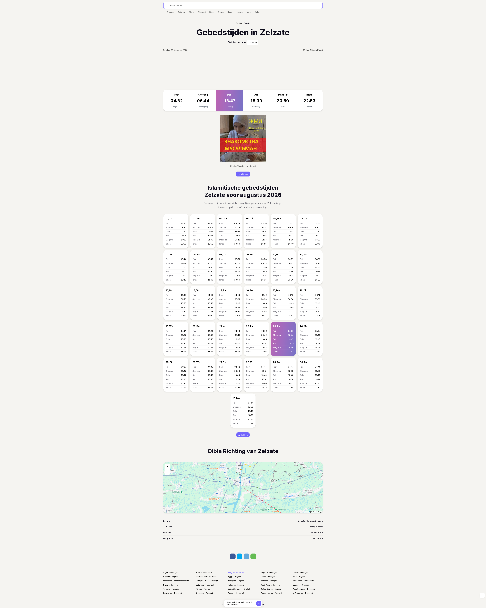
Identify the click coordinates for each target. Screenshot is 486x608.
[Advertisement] (243, 70)
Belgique (264, 572)
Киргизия (200, 593)
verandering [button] (260, 207)
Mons (249, 12)
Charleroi (202, 12)
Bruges (221, 12)
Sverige (296, 585)
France (263, 576)
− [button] (167, 472)
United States (266, 589)
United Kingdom (235, 589)
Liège (211, 12)
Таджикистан (266, 593)
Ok (259, 603)
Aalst (257, 12)
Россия (231, 593)
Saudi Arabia (265, 585)
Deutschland (201, 576)
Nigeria (166, 585)
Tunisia (166, 589)
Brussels (170, 12)
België (231, 572)
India (295, 576)
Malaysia (199, 581)
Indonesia (167, 581)
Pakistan (232, 585)
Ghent (191, 12)
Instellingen (243, 174)
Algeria (166, 572)
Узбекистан (298, 593)
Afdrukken (243, 435)
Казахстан (167, 593)
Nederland (297, 581)
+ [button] (167, 466)
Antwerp (181, 12)
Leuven (240, 12)
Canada (296, 572)
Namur (230, 12)
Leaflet (307, 512)
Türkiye (199, 589)
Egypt (230, 576)
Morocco (264, 581)
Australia (200, 572)
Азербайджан (299, 589)
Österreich (200, 585)
